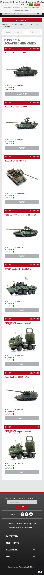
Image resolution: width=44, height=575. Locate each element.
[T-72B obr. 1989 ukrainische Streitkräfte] (22, 231)
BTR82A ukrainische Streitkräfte (18, 269)
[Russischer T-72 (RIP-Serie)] (22, 177)
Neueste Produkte (12, 32)
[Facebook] (22, 514)
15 (32, 32)
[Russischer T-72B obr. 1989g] (22, 123)
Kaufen (22, 148)
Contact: (22, 523)
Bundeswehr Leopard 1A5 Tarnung (19, 53)
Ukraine (7, 26)
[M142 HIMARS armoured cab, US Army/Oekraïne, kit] (22, 447)
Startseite (5, 24)
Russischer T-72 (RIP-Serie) (16, 161)
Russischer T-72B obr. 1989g (16, 107)
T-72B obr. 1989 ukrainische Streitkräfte (21, 215)
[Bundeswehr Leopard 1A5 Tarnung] (22, 69)
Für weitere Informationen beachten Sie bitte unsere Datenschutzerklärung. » (22, 9)
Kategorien (21, 20)
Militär (14, 24)
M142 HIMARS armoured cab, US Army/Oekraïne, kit (18, 432)
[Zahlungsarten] (40, 572)
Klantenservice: (22, 527)
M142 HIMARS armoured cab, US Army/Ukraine (18, 324)
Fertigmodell (34, 24)
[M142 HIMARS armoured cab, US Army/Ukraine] (22, 339)
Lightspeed (32, 567)
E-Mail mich (22, 94)
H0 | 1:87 (22, 24)
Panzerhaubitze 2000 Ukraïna (17, 377)
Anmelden (22, 507)
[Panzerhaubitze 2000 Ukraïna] (22, 393)
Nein (37, 5)
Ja (31, 5)
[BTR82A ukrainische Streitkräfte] (22, 285)
